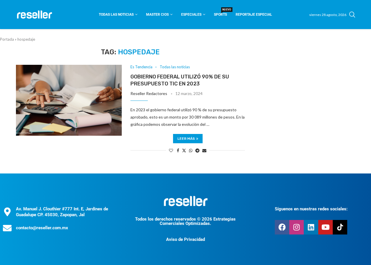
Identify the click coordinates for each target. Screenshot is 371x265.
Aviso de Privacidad (185, 239)
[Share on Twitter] (184, 150)
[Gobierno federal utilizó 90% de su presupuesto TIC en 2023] (69, 100)
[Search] (352, 14)
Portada (7, 39)
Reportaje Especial (254, 14)
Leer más (186, 139)
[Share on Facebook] (178, 150)
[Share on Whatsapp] (190, 150)
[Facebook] (282, 227)
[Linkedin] (311, 227)
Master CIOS (157, 14)
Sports (220, 13)
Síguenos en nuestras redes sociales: (311, 209)
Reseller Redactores (148, 93)
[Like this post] (171, 150)
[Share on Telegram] (197, 150)
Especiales (191, 14)
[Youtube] (325, 227)
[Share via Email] (204, 150)
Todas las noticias (116, 14)
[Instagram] (296, 227)
